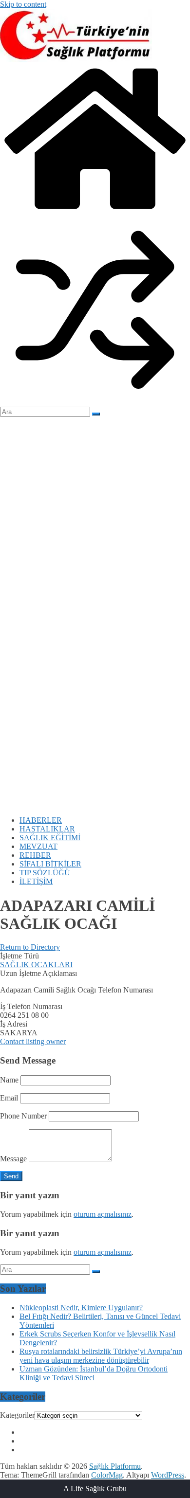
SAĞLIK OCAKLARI (36, 964)
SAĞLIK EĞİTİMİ (49, 837)
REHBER (35, 855)
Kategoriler (17, 1415)
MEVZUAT (38, 846)
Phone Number (23, 1116)
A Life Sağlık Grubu (95, 1488)
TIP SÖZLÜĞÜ (44, 872)
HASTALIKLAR (47, 829)
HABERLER (40, 820)
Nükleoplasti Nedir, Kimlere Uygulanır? (81, 1307)
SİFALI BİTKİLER (50, 864)
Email (9, 1098)
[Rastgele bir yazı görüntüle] (95, 402)
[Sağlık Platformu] (95, 210)
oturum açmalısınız (103, 1214)
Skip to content (23, 4)
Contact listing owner (33, 1041)
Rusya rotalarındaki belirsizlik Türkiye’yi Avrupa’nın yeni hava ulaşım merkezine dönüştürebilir (100, 1355)
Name (9, 1080)
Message (13, 1159)
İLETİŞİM (36, 881)
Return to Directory (30, 947)
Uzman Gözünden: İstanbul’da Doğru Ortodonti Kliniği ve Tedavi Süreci (93, 1373)
